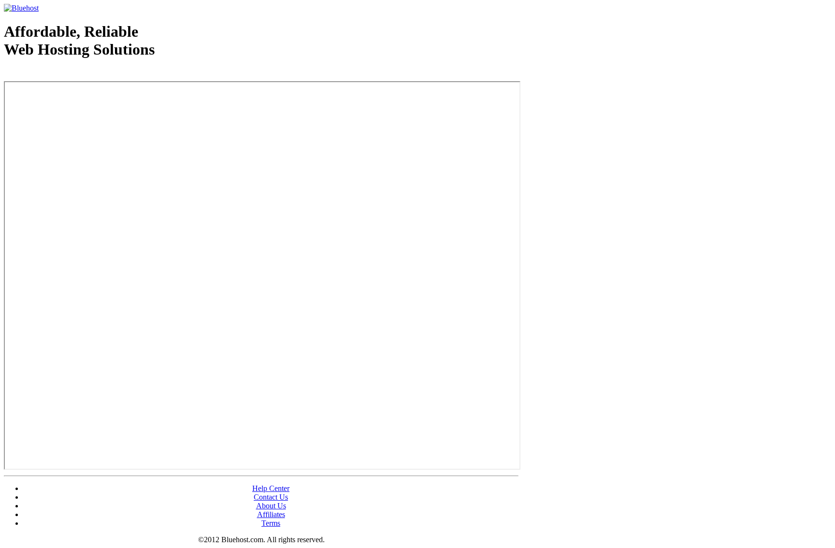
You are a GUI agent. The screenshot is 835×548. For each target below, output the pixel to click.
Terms (270, 523)
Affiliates (271, 514)
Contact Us (271, 497)
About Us (271, 506)
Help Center (270, 488)
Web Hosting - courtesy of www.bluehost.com (60, 74)
